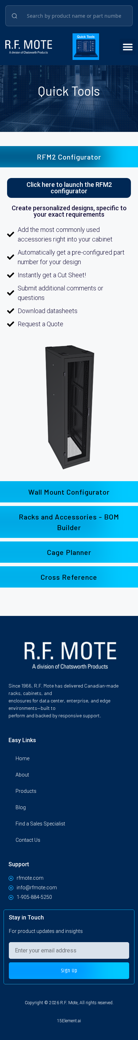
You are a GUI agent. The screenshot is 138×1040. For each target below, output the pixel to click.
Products (26, 791)
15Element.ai (69, 1020)
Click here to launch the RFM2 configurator (69, 188)
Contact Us (28, 840)
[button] (128, 47)
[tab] (69, 156)
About (22, 775)
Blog (21, 807)
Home (22, 758)
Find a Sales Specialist (40, 824)
